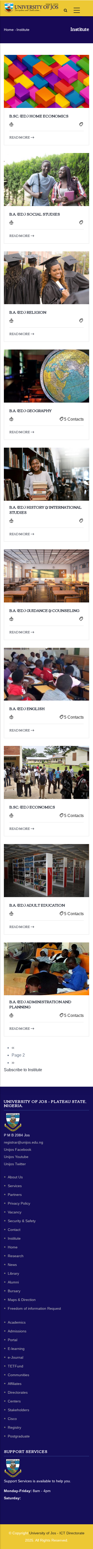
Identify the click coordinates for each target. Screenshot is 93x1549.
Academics (17, 1322)
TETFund (15, 1366)
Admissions (17, 1331)
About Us (15, 1177)
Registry (14, 1427)
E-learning (16, 1349)
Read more (19, 137)
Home (9, 30)
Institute (14, 1238)
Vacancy (14, 1212)
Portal (12, 1340)
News (12, 1265)
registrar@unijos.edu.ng (23, 1142)
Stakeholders (18, 1410)
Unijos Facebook (17, 1149)
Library (13, 1273)
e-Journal (15, 1357)
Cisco (12, 1419)
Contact (14, 1230)
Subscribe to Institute (23, 1070)
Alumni (13, 1282)
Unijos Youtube (16, 1157)
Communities (18, 1375)
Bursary (14, 1291)
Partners (15, 1195)
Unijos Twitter (15, 1164)
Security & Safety (22, 1221)
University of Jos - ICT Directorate (56, 1533)
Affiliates (14, 1384)
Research (16, 1256)
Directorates (18, 1392)
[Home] (31, 7)
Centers (14, 1401)
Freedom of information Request (34, 1308)
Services (15, 1186)
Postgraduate (19, 1436)
